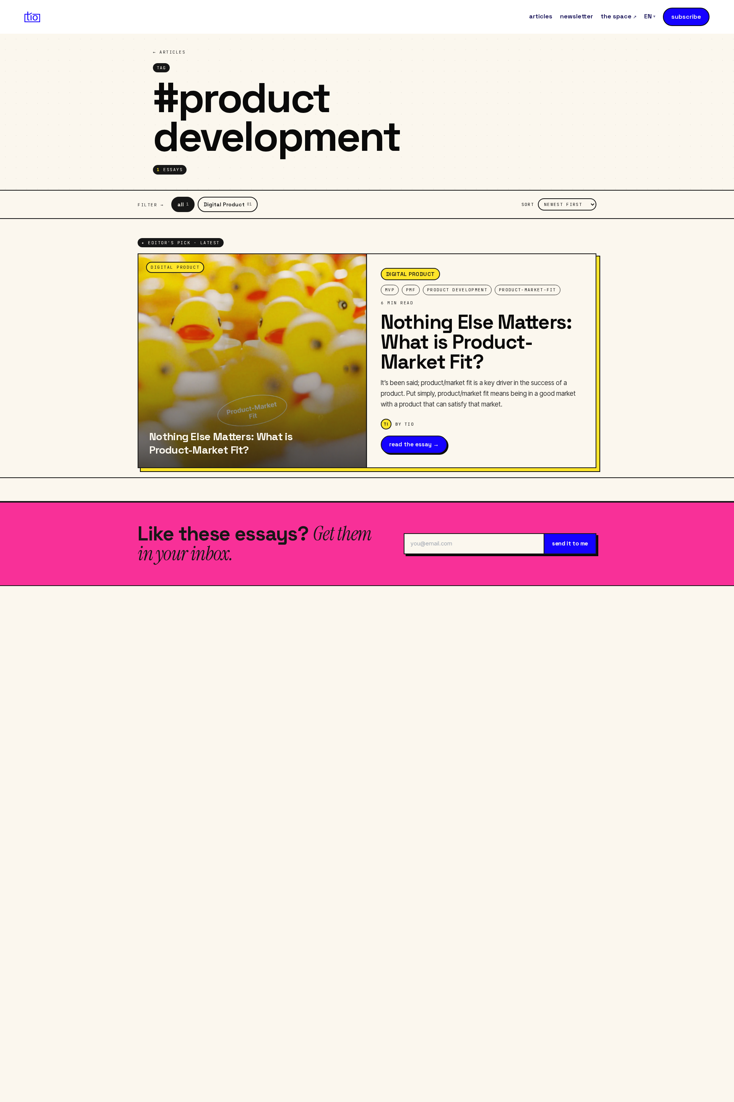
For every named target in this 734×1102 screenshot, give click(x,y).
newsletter (576, 16)
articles (540, 16)
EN (649, 16)
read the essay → (414, 444)
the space (619, 16)
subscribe (686, 17)
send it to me (570, 543)
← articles (169, 52)
